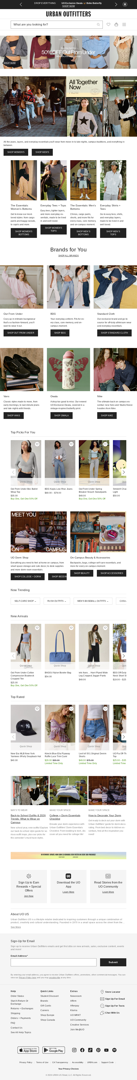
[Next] (123, 472)
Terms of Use (42, 1062)
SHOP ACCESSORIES (112, 573)
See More (16, 927)
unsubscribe (54, 977)
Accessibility (77, 1062)
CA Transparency (60, 1062)
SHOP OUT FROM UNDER (20, 333)
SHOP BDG (60, 333)
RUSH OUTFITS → (56, 601)
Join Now (29, 896)
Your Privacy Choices (68, 1069)
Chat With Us (112, 1013)
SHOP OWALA (61, 415)
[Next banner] (116, 4)
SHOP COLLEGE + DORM (27, 576)
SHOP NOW (68, 6)
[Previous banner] (21, 4)
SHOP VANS (13, 415)
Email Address (19, 956)
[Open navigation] (124, 25)
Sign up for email (115, 999)
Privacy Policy (25, 1062)
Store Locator (112, 992)
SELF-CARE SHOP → (25, 601)
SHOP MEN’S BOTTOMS (83, 233)
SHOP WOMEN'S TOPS (53, 229)
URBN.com (92, 1062)
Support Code (107, 1062)
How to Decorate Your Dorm (104, 815)
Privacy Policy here (27, 977)
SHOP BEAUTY (82, 573)
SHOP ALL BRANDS (68, 255)
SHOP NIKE (107, 415)
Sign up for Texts (115, 1006)
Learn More (68, 892)
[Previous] (14, 472)
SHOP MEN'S (42, 152)
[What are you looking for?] (98, 25)
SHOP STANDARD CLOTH (114, 333)
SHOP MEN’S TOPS (113, 233)
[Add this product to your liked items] (37, 444)
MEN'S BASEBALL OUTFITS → (93, 601)
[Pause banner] (125, 5)
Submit (113, 962)
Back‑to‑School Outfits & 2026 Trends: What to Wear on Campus (28, 819)
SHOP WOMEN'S (15, 152)
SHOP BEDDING (60, 576)
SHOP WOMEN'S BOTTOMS (23, 233)
